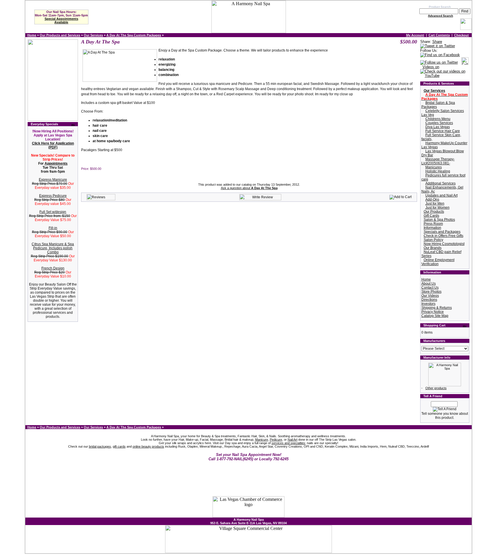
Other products (436, 388)
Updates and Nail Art (441, 195)
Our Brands (432, 248)
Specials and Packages (442, 232)
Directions (429, 300)
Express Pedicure (53, 196)
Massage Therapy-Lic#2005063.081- (438, 161)
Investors (428, 304)
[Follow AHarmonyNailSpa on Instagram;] (465, 62)
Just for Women (437, 208)
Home (31, 35)
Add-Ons (432, 199)
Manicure (261, 439)
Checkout (461, 35)
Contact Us (430, 288)
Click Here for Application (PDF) (53, 145)
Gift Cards (431, 216)
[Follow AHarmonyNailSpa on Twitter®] (439, 62)
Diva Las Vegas (437, 127)
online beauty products (148, 446)
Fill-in (53, 228)
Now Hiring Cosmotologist (444, 244)
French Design (52, 268)
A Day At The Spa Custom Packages (133, 35)
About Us (428, 284)
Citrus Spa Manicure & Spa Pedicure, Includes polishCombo (53, 248)
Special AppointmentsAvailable (61, 20)
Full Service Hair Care (442, 131)
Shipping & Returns (436, 308)
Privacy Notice (432, 312)
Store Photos (431, 292)
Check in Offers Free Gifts (443, 236)
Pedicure (276, 439)
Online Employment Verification (437, 262)
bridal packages (100, 446)
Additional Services (440, 183)
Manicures (433, 167)
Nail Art (292, 439)
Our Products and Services (60, 35)
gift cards (119, 446)
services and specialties (288, 443)
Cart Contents (439, 35)
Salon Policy (433, 240)
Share (437, 41)
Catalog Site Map (434, 316)
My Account (415, 35)
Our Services (93, 35)
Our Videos (430, 296)
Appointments (56, 163)
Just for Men (434, 203)
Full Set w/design (52, 212)
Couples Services (439, 123)
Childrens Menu (437, 119)
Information (432, 228)
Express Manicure (53, 180)
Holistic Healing (437, 171)
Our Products (434, 212)
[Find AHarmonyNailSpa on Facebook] (440, 55)
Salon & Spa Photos (439, 220)
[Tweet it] (437, 46)
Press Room (433, 224)
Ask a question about (249, 188)
